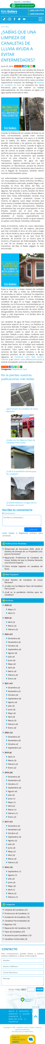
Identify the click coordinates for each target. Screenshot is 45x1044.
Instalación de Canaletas (17, 917)
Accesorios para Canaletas (18, 935)
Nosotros (24, 1011)
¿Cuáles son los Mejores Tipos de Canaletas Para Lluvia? (20, 441)
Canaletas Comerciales (16, 939)
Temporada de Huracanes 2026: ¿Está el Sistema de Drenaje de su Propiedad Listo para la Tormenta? (23, 551)
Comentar (32, 529)
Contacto (13, 1016)
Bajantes (10, 924)
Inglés (17, 2)
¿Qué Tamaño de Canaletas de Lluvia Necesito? (23, 581)
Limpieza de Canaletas (16, 910)
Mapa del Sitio (16, 1019)
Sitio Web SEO (16, 1032)
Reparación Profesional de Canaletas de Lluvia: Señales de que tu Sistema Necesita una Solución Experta (23, 560)
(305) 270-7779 (37, 10)
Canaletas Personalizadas (17, 921)
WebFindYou (28, 1032)
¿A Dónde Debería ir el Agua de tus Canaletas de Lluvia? (21, 503)
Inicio (2, 27)
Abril (11, 613)
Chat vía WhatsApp (25, 5)
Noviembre (14, 642)
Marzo (12, 626)
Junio (11, 660)
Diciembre (14, 638)
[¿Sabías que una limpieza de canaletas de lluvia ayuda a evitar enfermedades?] (23, 66)
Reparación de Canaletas (17, 928)
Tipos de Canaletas (15, 931)
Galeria (26, 1014)
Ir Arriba (35, 1016)
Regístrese (23, 533)
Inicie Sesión (8, 533)
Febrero (13, 629)
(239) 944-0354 (37, 14)
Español (26, 2)
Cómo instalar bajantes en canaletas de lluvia (23, 567)
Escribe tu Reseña (4, 19)
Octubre (13, 645)
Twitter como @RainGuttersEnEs (28, 359)
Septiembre (14, 649)
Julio (11, 656)
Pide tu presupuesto (18, 1039)
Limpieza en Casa (19, 369)
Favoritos (13, 1022)
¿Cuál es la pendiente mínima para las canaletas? (23, 593)
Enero (12, 678)
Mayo (11, 609)
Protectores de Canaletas (17, 913)
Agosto (12, 653)
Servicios (13, 1014)
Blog (7, 27)
